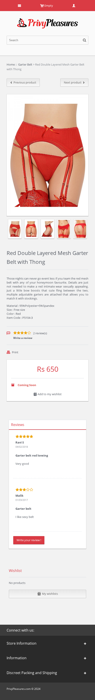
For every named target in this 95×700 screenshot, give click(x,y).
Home (11, 64)
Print (15, 352)
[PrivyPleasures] (47, 20)
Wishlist (15, 570)
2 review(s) (40, 333)
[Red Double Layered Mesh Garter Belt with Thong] (15, 229)
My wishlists (50, 594)
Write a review (22, 338)
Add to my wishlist (49, 394)
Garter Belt (25, 64)
